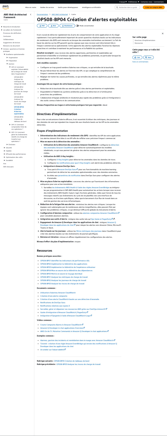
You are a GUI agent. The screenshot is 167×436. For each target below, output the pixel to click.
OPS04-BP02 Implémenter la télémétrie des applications (63, 264)
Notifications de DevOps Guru (52, 302)
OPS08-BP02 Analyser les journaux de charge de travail (63, 280)
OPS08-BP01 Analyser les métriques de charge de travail (64, 277)
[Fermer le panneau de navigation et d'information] (162, 33)
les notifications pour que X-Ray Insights (74, 163)
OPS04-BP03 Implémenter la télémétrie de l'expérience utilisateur (67, 267)
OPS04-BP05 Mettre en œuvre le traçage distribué (61, 274)
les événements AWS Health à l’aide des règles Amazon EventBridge (80, 187)
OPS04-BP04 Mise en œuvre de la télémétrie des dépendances (66, 270)
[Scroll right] (102, 7)
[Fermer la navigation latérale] (30, 14)
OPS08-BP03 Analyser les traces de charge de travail (62, 283)
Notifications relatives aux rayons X (55, 306)
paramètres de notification (69, 175)
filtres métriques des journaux (89, 231)
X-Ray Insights (63, 159)
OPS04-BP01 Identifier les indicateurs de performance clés (64, 260)
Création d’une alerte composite (53, 296)
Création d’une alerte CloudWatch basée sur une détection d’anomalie (69, 299)
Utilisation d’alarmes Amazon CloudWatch (58, 292)
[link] (73, 14)
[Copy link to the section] (35, 114)
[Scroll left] (23, 7)
